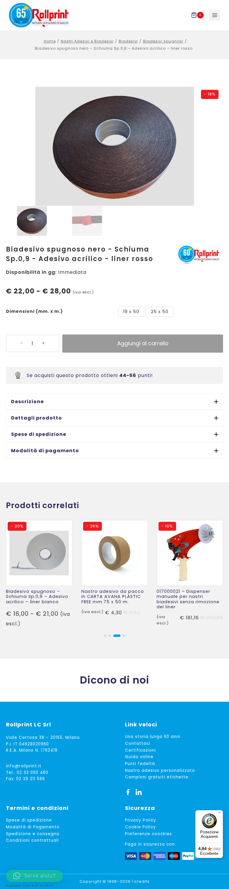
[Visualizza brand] (200, 255)
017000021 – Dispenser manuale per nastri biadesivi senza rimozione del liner (188, 599)
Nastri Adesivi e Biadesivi (87, 41)
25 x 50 (159, 312)
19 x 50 (131, 312)
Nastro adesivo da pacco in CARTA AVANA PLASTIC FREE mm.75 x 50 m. (112, 596)
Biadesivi (128, 41)
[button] (114, 401)
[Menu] (219, 813)
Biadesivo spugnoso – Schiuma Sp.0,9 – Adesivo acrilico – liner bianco (37, 596)
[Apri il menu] (214, 15)
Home (50, 41)
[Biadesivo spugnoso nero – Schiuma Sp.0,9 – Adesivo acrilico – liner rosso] (114, 146)
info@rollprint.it (23, 766)
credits (142, 881)
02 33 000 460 (32, 772)
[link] (39, 574)
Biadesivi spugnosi (163, 41)
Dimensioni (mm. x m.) (34, 311)
